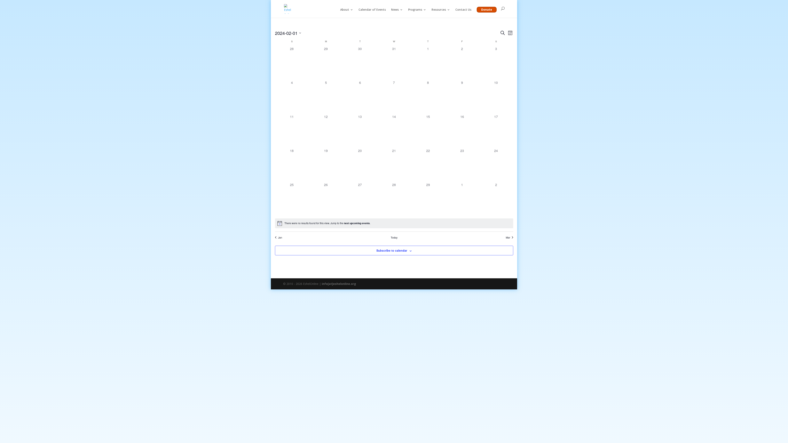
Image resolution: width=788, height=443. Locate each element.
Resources (439, 9)
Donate (486, 9)
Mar (508, 237)
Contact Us (463, 9)
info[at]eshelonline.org (339, 284)
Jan (280, 237)
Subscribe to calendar (391, 250)
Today (394, 237)
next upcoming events (357, 223)
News (395, 9)
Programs (415, 9)
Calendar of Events (372, 9)
